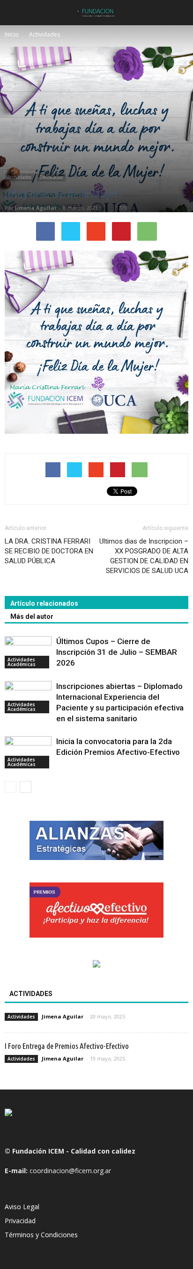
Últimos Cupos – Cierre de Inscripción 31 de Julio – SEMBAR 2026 (116, 652)
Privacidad (20, 1220)
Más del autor (31, 616)
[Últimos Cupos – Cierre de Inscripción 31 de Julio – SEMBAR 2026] (28, 652)
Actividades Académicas (21, 661)
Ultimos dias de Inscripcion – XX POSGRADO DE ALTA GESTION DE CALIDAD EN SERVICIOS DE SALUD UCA (143, 556)
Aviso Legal (22, 1206)
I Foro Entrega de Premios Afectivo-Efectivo (67, 1045)
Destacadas (51, 177)
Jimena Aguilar (36, 207)
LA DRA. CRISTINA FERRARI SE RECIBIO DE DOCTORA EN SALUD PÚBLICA (49, 551)
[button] (180, 12)
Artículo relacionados (44, 603)
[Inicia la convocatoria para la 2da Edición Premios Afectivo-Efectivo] (28, 752)
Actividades (19, 177)
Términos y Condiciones (41, 1234)
